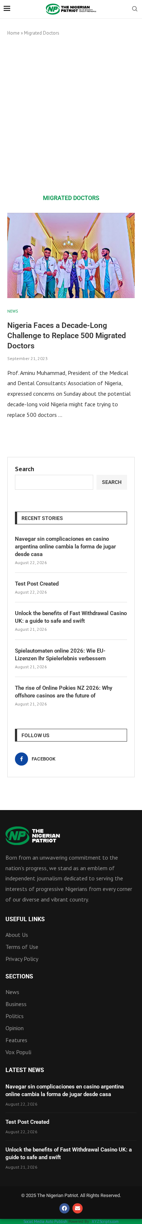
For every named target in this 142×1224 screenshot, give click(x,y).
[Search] (134, 9)
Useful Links (25, 919)
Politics (14, 1016)
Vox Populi (18, 1052)
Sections (19, 976)
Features (16, 1040)
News (12, 992)
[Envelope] (77, 1208)
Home (13, 33)
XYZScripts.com (105, 1221)
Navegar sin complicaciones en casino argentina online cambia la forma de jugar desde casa (65, 547)
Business (16, 1004)
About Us (16, 935)
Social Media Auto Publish (45, 1221)
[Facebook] (64, 1208)
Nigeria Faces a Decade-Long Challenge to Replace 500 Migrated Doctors (66, 336)
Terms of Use (21, 947)
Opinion (14, 1028)
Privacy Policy (21, 959)
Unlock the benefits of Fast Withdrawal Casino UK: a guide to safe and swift (71, 617)
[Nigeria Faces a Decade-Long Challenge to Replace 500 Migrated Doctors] (71, 255)
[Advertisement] (71, 115)
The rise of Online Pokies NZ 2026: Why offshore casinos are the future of (63, 692)
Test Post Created (37, 583)
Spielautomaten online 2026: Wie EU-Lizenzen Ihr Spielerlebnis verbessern (60, 655)
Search (24, 469)
